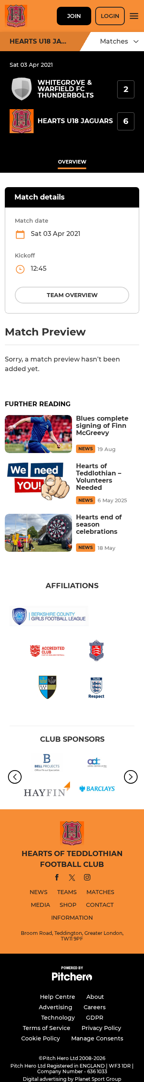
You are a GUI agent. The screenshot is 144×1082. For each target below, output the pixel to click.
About (95, 996)
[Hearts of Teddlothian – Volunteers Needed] (38, 482)
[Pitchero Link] (72, 978)
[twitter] (72, 879)
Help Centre (57, 996)
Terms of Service (46, 1028)
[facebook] (57, 878)
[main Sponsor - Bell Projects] (47, 764)
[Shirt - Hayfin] (47, 790)
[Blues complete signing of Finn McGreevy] (38, 434)
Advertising (55, 1007)
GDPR (94, 1017)
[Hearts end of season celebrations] (38, 533)
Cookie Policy (40, 1038)
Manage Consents (97, 1038)
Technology (58, 1017)
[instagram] (87, 878)
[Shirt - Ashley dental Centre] (97, 764)
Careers (95, 1007)
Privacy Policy (101, 1028)
